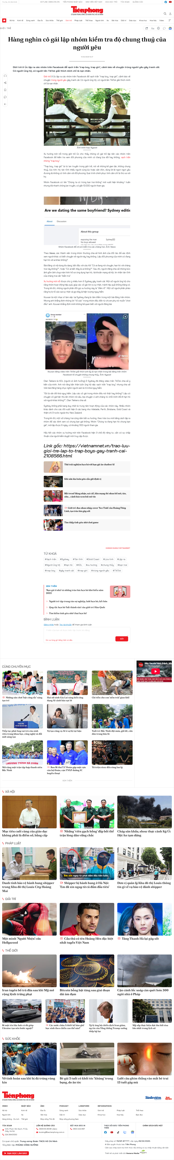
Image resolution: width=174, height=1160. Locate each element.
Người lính (100, 20)
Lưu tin (5, 90)
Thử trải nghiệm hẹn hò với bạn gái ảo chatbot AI (89, 464)
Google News (170, 28)
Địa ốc (40, 20)
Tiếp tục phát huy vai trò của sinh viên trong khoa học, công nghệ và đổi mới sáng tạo (22, 733)
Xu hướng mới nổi (52, 281)
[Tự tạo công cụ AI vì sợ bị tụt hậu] (67, 716)
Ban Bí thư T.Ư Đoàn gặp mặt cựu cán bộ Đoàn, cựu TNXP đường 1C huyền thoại (66, 770)
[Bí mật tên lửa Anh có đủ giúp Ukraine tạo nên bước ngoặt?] (22, 1011)
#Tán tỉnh (78, 559)
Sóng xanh (30, 20)
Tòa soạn (125, 2)
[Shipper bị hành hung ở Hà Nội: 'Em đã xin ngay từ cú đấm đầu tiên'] (87, 863)
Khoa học (143, 20)
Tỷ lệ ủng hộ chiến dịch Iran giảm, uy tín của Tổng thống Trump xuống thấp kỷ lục (108, 1028)
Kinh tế (20, 20)
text (152, 28)
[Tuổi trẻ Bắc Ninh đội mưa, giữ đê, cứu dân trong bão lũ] (112, 716)
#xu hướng (91, 564)
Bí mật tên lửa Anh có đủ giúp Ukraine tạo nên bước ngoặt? (18, 1027)
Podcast (64, 1106)
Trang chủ (4, 20)
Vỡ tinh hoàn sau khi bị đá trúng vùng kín (28, 1080)
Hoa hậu (153, 20)
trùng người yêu (58, 80)
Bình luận (5, 97)
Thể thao (89, 20)
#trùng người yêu (100, 570)
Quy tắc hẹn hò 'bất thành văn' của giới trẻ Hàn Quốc (77, 607)
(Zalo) (54, 1129)
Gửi (122, 639)
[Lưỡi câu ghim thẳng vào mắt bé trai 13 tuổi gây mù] (144, 1059)
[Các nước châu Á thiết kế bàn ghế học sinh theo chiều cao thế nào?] (65, 1011)
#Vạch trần (50, 559)
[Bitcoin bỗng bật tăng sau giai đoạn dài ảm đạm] (87, 971)
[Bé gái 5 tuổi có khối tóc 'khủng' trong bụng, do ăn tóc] (87, 1059)
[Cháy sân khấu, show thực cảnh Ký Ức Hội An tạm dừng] (144, 812)
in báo (158, 28)
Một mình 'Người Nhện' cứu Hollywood (21, 940)
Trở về (5, 104)
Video (161, 20)
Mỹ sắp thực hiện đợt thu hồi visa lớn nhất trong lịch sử (150, 1027)
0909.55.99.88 (45, 1129)
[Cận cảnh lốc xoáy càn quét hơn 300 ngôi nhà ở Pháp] (144, 971)
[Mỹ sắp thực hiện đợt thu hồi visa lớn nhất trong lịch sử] (152, 1011)
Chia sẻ (5, 82)
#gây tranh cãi (66, 570)
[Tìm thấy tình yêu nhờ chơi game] (53, 525)
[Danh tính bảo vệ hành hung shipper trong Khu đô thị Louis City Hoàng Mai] (29, 863)
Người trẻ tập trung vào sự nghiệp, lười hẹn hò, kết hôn (78, 601)
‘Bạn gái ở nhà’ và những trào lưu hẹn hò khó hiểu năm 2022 (74, 591)
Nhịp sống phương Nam (69, 1119)
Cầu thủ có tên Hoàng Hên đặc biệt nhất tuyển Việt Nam (86, 940)
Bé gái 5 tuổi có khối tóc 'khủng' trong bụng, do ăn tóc (86, 1080)
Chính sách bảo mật (153, 1125)
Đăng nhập (49, 624)
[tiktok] (119, 1132)
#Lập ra (121, 559)
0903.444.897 (79, 1129)
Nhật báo (26, 1106)
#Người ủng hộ (52, 564)
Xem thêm (170, 20)
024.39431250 (11, 1134)
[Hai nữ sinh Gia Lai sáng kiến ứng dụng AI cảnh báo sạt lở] (67, 683)
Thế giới (59, 20)
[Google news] (133, 1132)
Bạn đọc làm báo (17, 1153)
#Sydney (64, 559)
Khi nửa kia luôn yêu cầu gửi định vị (82, 478)
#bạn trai (122, 564)
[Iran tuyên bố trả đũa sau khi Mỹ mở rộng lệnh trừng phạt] (29, 971)
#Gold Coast (92, 559)
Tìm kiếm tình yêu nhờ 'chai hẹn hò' (68, 613)
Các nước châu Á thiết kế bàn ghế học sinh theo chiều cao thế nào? (65, 1027)
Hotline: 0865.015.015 (50, 2)
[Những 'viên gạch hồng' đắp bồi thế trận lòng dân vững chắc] (87, 812)
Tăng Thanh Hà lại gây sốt (140, 939)
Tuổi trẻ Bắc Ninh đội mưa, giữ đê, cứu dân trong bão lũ (112, 732)
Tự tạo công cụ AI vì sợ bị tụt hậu (64, 730)
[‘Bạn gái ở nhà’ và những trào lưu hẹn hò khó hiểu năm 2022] (120, 592)
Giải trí (123, 20)
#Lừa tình (108, 559)
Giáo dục (132, 20)
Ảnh (42, 1106)
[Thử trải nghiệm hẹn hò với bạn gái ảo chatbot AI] (53, 467)
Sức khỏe (49, 20)
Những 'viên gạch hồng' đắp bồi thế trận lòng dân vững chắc (87, 833)
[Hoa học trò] (168, 1098)
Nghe (5, 75)
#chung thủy (107, 564)
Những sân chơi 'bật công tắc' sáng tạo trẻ (22, 699)
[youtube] (170, 2)
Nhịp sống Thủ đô (47, 1119)
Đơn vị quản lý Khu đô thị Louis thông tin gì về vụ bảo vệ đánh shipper (144, 885)
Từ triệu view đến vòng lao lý (107, 767)
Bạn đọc (139, 1115)
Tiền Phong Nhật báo (72, 2)
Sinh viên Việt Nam (94, 2)
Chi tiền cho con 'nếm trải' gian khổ (110, 697)
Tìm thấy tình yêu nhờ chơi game (81, 522)
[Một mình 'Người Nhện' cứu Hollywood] (29, 919)
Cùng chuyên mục (16, 666)
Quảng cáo (138, 2)
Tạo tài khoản (65, 624)
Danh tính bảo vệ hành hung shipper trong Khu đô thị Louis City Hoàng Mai (28, 887)
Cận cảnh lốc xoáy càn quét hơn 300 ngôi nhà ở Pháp (143, 992)
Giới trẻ (69, 20)
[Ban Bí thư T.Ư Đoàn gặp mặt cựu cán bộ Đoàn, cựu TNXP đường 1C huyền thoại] (67, 752)
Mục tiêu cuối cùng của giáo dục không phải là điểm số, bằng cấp (24, 833)
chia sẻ (146, 28)
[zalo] (126, 1132)
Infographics (105, 1106)
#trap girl (82, 570)
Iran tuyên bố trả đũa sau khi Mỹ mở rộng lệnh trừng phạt (28, 992)
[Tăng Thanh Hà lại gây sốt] (144, 919)
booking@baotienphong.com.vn (51, 1132)
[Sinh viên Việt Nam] (153, 1098)
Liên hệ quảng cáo (45, 1125)
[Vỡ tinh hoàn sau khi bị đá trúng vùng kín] (29, 1059)
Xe (108, 20)
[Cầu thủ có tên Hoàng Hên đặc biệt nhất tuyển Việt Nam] (87, 919)
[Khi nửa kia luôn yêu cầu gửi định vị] (53, 481)
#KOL (79, 564)
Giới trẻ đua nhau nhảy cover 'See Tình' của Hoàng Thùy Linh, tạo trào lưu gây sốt (95, 509)
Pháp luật (78, 20)
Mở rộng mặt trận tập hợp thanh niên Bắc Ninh (22, 769)
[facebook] (165, 2)
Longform (84, 1106)
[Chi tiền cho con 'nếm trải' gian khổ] (112, 683)
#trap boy (50, 570)
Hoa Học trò (111, 2)
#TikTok (117, 570)
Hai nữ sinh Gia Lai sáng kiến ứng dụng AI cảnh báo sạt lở (65, 699)
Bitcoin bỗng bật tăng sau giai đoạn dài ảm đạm (85, 992)
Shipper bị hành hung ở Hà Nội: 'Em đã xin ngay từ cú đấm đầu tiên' (84, 885)
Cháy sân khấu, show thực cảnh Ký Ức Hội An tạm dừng (144, 833)
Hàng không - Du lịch (10, 1119)
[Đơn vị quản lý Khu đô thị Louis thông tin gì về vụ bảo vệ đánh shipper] (144, 863)
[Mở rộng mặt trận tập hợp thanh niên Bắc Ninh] (22, 752)
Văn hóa (114, 20)
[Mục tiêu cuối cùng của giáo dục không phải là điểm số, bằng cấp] (29, 812)
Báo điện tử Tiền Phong (87, 10)
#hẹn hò (68, 564)
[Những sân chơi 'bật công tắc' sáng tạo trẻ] (22, 683)
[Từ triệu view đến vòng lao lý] (112, 752)
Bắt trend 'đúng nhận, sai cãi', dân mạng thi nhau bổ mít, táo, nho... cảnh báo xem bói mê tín (95, 495)
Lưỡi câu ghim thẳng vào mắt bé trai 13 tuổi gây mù (142, 1080)
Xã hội (12, 20)
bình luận (164, 28)
